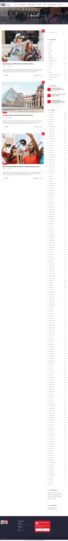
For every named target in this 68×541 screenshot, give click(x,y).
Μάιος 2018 (57, 341)
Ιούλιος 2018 (57, 337)
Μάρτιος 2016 (57, 403)
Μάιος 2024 (57, 176)
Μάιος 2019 (57, 313)
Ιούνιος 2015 (57, 424)
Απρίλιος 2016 (57, 401)
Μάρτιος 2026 (57, 124)
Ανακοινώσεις (6, 1)
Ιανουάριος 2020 (57, 294)
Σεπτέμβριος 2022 (57, 218)
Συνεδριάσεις (57, 79)
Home (2, 22)
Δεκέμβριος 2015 (57, 410)
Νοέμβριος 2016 (57, 384)
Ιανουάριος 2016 (57, 408)
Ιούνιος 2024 (57, 173)
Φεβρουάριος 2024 (57, 183)
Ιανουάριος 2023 (57, 209)
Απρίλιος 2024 (57, 178)
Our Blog (57, 51)
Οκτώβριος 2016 (57, 386)
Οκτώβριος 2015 (57, 415)
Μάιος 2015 (57, 427)
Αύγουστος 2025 (57, 140)
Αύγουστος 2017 (57, 363)
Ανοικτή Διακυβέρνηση (52, 4)
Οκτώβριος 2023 (57, 188)
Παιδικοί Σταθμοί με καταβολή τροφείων (57, 74)
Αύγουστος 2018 (57, 334)
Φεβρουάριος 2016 (57, 405)
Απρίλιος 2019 (57, 315)
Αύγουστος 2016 (57, 391)
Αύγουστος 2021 (57, 249)
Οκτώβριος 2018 (57, 330)
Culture (58, 492)
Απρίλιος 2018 (57, 344)
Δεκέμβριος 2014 (57, 438)
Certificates (54, 492)
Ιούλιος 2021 (57, 252)
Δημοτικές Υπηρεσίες (31, 4)
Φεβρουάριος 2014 (57, 462)
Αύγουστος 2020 (57, 278)
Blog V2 (57, 48)
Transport (60, 496)
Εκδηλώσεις (11, 1)
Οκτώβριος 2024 (57, 164)
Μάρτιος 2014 (57, 460)
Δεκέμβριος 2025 (57, 131)
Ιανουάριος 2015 (57, 436)
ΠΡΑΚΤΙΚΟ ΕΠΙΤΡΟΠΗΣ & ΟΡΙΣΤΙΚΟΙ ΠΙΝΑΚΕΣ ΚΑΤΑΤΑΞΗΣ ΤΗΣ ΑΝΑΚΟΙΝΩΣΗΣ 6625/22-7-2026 (58, 101)
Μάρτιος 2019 (57, 318)
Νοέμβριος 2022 (57, 214)
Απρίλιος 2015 (57, 429)
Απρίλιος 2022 (57, 230)
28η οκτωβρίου (57, 41)
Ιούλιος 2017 (57, 365)
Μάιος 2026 (57, 119)
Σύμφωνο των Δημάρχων (57, 77)
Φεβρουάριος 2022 (57, 235)
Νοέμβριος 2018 (57, 327)
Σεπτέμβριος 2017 (57, 360)
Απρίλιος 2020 (57, 287)
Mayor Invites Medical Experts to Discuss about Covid (21, 167)
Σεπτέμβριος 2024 (57, 166)
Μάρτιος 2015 (57, 431)
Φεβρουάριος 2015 (57, 434)
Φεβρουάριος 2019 (57, 320)
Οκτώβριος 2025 (57, 136)
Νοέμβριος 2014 (57, 441)
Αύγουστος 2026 (57, 112)
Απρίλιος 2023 (57, 202)
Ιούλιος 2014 (57, 450)
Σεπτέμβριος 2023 (57, 190)
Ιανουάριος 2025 (57, 157)
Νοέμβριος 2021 (57, 242)
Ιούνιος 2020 (57, 282)
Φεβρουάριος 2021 (57, 263)
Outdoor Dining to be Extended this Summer (18, 115)
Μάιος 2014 (57, 455)
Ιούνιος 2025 (57, 145)
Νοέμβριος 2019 (57, 299)
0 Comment (10, 117)
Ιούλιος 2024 (57, 171)
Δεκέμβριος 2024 (57, 159)
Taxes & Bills (55, 496)
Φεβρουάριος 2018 (57, 349)
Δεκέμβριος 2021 (57, 240)
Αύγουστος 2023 (57, 192)
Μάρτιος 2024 (57, 181)
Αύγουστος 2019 (57, 306)
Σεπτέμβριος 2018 (57, 332)
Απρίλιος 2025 (57, 150)
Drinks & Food (56, 494)
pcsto (5, 117)
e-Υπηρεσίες (39, 4)
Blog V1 (5, 22)
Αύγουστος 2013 (57, 476)
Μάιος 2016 (57, 398)
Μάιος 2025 (57, 147)
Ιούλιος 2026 (57, 114)
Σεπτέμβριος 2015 (57, 417)
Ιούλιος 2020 (57, 280)
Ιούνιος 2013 (57, 481)
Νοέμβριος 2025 (57, 133)
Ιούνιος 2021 (57, 254)
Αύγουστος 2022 (57, 221)
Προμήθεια (53, 498)
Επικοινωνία (60, 4)
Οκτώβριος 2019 (57, 301)
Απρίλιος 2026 (57, 121)
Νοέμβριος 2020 (57, 270)
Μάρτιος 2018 (57, 346)
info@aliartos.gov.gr (21, 530)
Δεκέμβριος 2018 (57, 325)
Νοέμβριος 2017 (57, 356)
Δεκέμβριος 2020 (57, 268)
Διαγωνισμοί (57, 65)
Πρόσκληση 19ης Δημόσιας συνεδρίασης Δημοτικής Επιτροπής (58, 89)
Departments (50, 494)
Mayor (60, 494)
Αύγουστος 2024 (57, 169)
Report (42, 529)
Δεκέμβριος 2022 (57, 211)
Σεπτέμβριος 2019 (57, 304)
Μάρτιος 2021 (57, 261)
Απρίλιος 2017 (57, 372)
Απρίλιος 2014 (57, 457)
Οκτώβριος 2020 (57, 273)
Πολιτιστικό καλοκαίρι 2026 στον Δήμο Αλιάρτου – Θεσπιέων (58, 95)
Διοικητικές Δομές (22, 4)
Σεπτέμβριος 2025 (57, 138)
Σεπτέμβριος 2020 (57, 275)
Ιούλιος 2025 (57, 143)
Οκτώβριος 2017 (57, 358)
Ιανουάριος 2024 (57, 185)
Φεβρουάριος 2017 (57, 377)
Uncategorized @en (57, 60)
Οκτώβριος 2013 (57, 472)
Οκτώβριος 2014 (57, 443)
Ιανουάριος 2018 (57, 351)
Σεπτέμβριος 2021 (57, 247)
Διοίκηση (57, 67)
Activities (49, 492)
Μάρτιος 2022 (57, 233)
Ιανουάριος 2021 (57, 266)
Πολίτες (44, 4)
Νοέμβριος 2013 (57, 469)
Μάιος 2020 (57, 285)
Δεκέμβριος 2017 (57, 353)
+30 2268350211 (21, 527)
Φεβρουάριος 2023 (57, 207)
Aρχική (2, 1)
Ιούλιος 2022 (57, 223)
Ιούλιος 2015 (57, 422)
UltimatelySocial (41, 540)
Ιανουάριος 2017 (57, 379)
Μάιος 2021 (57, 256)
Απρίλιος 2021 (57, 259)
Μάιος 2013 (57, 483)
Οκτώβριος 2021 (57, 244)
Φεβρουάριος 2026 (57, 126)
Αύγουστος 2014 (57, 448)
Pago (57, 53)
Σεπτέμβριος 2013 (57, 474)
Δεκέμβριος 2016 (57, 382)
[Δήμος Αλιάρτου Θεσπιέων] (6, 4)
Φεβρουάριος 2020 (57, 292)
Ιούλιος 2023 (57, 195)
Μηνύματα (57, 72)
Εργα (57, 70)
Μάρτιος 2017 (57, 375)
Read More (6, 75)
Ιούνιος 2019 (57, 311)
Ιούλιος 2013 (57, 479)
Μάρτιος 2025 (57, 152)
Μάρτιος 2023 (57, 204)
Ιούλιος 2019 (57, 308)
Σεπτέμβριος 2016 (57, 389)
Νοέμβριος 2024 (57, 162)
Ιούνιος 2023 (57, 197)
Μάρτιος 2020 (57, 289)
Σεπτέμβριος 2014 (57, 446)
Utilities (49, 498)
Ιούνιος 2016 (57, 396)
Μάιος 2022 (57, 228)
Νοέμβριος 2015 (57, 412)
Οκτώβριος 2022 (57, 216)
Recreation (50, 496)
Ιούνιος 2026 (57, 117)
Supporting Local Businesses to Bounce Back (18, 64)
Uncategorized (57, 58)
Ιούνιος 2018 (57, 339)
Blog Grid (57, 44)
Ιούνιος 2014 (57, 453)
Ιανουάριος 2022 (57, 237)
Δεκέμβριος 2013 (57, 467)
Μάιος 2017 (57, 370)
